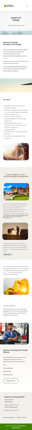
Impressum (21, 426)
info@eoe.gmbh (12, 407)
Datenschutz (16, 428)
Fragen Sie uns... (11, 380)
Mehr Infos (7, 254)
